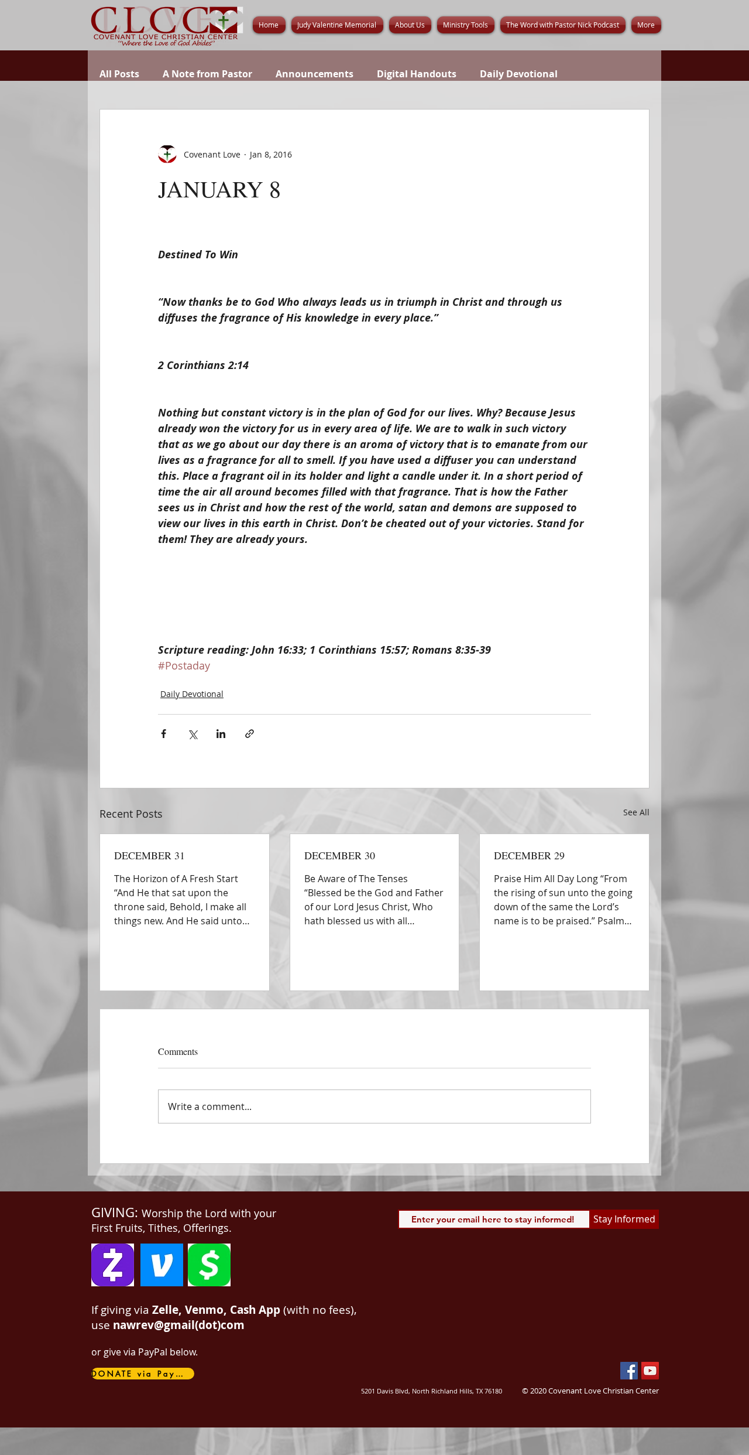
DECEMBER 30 (339, 855)
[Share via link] (249, 733)
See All (636, 812)
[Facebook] (629, 1370)
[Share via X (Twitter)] (192, 733)
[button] (410, 24)
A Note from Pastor (207, 74)
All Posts (119, 74)
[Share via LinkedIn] (220, 733)
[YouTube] (650, 1370)
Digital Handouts (416, 74)
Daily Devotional (519, 74)
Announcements (314, 74)
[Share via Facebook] (163, 733)
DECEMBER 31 (149, 855)
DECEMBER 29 (529, 855)
